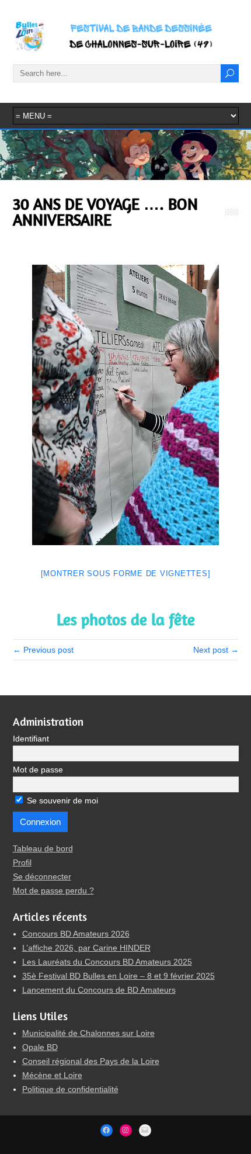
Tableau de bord (43, 848)
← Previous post (43, 649)
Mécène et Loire (52, 1075)
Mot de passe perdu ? (53, 890)
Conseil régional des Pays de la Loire (90, 1061)
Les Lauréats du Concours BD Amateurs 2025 (107, 961)
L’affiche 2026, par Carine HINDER (86, 947)
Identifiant (31, 738)
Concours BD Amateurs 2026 (76, 933)
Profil (22, 862)
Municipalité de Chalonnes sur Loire (88, 1033)
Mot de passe (38, 769)
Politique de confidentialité (70, 1089)
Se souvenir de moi (61, 800)
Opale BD (40, 1047)
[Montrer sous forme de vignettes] (126, 573)
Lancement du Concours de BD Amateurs (99, 989)
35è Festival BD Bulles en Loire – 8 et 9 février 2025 (118, 975)
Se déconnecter (42, 876)
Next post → (216, 649)
